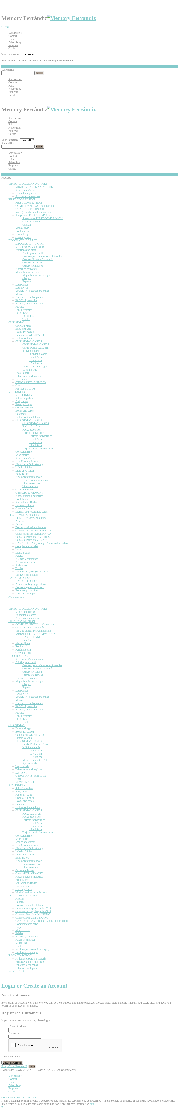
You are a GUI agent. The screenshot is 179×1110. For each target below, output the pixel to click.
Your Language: (10, 54)
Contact (12, 35)
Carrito (12, 48)
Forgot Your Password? (14, 1066)
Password (14, 1033)
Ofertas (5, 26)
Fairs (11, 38)
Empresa (13, 45)
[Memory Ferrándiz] (71, 18)
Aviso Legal (32, 1097)
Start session (15, 32)
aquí (92, 1103)
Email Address (17, 1026)
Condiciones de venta (13, 1097)
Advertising (14, 42)
